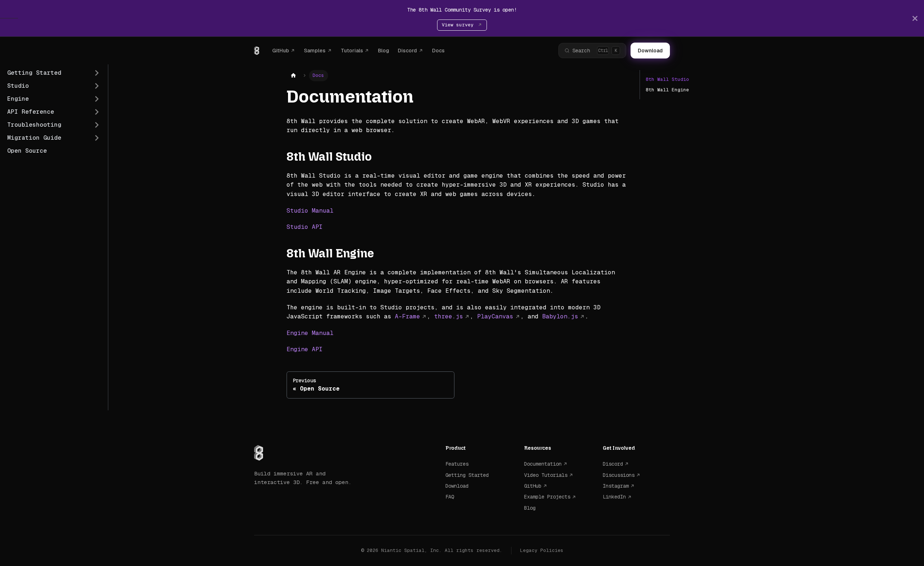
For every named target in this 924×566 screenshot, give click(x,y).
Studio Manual (310, 210)
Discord (407, 50)
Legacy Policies (541, 550)
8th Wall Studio (667, 79)
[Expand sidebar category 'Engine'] (97, 99)
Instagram (616, 486)
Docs (438, 50)
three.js (448, 316)
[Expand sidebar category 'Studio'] (97, 86)
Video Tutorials (545, 475)
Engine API (305, 349)
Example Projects (547, 496)
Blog (383, 50)
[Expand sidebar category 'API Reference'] (97, 112)
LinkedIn (614, 496)
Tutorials (352, 50)
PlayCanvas (495, 316)
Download (650, 50)
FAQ (449, 496)
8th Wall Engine (667, 90)
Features (456, 464)
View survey (459, 25)
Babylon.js (560, 316)
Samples (315, 50)
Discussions (619, 475)
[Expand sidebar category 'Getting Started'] (97, 73)
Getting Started (467, 475)
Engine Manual (310, 333)
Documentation (543, 464)
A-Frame (407, 316)
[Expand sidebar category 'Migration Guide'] (97, 138)
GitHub (280, 50)
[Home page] (293, 75)
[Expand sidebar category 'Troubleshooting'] (97, 125)
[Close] (915, 18)
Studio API (305, 227)
